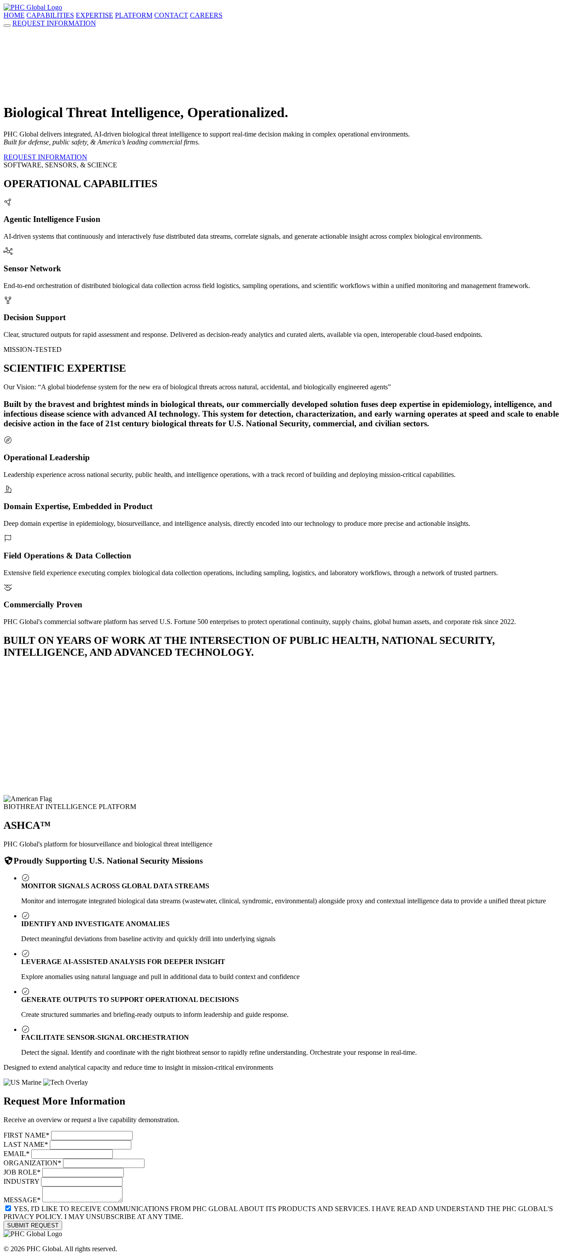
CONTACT (171, 15)
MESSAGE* (22, 1200)
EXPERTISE (94, 15)
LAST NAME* (26, 1144)
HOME (14, 15)
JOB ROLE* (22, 1172)
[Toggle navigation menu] (7, 25)
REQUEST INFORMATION (54, 23)
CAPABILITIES (50, 15)
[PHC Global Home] (33, 7)
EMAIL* (17, 1153)
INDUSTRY (21, 1181)
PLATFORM (133, 15)
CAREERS (206, 15)
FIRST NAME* (26, 1135)
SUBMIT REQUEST (33, 1225)
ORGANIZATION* (32, 1163)
